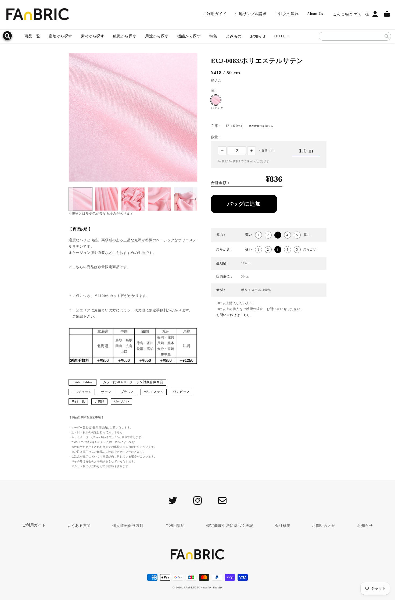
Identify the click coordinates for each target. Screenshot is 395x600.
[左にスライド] (71, 199)
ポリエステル (153, 392)
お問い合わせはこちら (233, 315)
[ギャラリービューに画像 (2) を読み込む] (107, 199)
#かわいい (121, 401)
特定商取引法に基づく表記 (229, 526)
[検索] (387, 36)
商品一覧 (32, 36)
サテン (106, 392)
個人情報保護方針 (128, 526)
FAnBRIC (190, 587)
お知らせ (258, 36)
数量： (216, 137)
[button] (93, 36)
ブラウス (127, 392)
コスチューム (81, 392)
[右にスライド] (195, 199)
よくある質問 (79, 526)
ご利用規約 (175, 526)
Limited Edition (82, 382)
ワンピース (181, 392)
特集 (213, 36)
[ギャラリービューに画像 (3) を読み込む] (133, 199)
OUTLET (282, 36)
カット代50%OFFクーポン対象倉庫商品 (133, 382)
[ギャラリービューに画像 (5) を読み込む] (186, 199)
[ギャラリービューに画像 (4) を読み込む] (159, 199)
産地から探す (60, 36)
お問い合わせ (324, 526)
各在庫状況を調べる (261, 126)
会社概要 (282, 526)
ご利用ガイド (34, 525)
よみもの (234, 36)
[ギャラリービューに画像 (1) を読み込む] (80, 199)
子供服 (99, 401)
